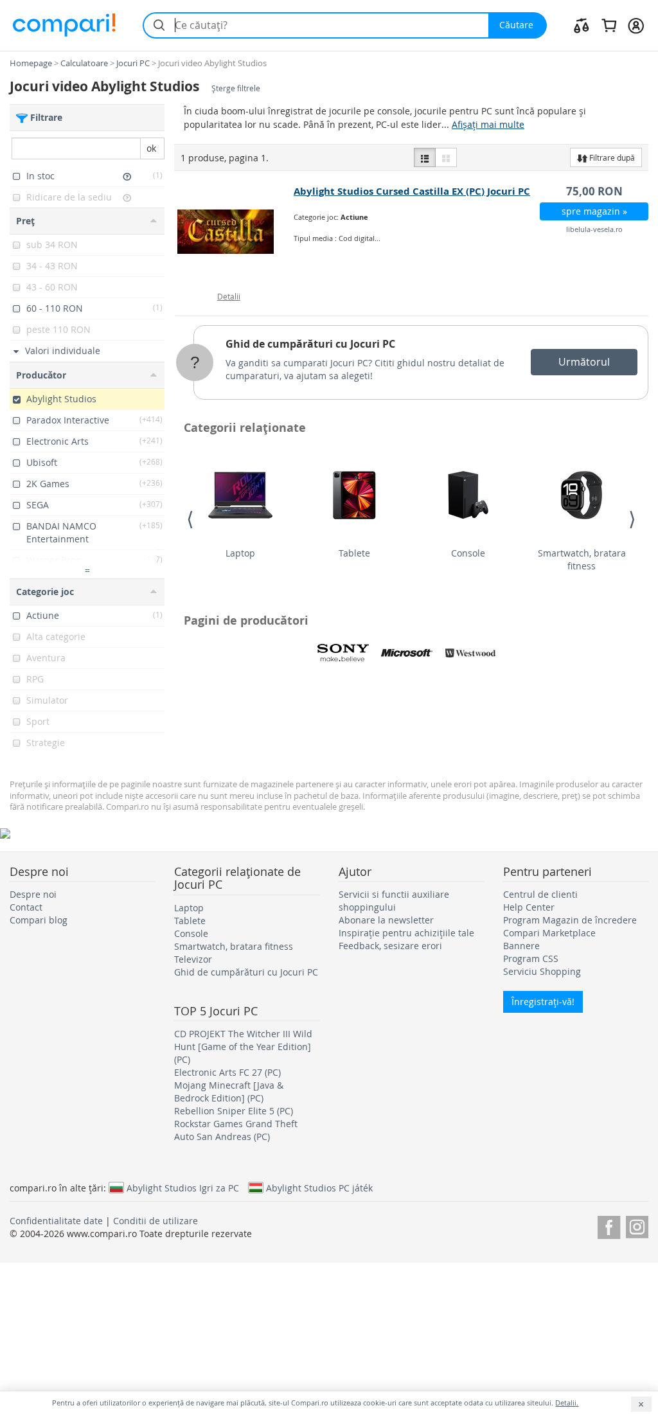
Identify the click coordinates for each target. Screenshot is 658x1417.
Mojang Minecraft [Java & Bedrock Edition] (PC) (228, 1091)
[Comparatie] (581, 25)
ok (151, 148)
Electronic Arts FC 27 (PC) (227, 1072)
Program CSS (530, 958)
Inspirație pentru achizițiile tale (406, 933)
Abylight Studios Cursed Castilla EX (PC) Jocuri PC (412, 191)
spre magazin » (594, 211)
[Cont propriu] (635, 25)
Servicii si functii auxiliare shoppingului (394, 900)
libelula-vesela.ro (594, 229)
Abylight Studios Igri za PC (183, 1187)
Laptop (240, 553)
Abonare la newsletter (386, 920)
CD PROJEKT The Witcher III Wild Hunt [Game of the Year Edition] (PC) (243, 1046)
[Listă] (425, 157)
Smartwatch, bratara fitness (582, 559)
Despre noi (33, 894)
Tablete (354, 553)
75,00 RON (594, 191)
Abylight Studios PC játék (319, 1187)
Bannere (521, 946)
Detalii (228, 296)
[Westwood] (470, 653)
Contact (26, 907)
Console (468, 553)
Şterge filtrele (235, 88)
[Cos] (608, 25)
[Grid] (446, 157)
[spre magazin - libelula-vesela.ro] (234, 232)
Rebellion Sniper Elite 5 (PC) (233, 1111)
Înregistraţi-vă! (542, 1001)
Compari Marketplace (549, 933)
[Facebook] (609, 1225)
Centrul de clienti (540, 894)
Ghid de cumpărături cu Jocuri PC (310, 344)
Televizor (193, 959)
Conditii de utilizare (155, 1221)
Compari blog (38, 920)
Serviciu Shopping (542, 971)
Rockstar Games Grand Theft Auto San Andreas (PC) (236, 1130)
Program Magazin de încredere (570, 920)
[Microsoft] (406, 653)
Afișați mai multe (488, 124)
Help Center (529, 907)
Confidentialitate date (56, 1221)
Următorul (584, 362)
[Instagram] (637, 1225)
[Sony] (343, 653)
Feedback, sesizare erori (390, 946)
